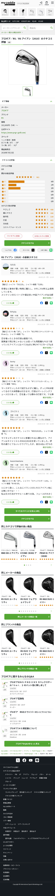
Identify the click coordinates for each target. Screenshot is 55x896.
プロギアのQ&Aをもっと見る (27, 743)
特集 (4, 856)
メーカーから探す (9, 785)
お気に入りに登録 (42, 236)
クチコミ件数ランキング (13, 796)
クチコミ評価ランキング (42, 792)
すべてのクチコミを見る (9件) (27, 511)
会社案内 (6, 876)
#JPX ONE (15, 21)
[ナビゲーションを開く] (52, 3)
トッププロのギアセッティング (38, 838)
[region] (27, 13)
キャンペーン (7, 852)
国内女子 (33, 831)
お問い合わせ (7, 860)
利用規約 (6, 872)
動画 (4, 810)
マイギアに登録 (13, 236)
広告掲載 (6, 879)
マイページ (7, 849)
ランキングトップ (11, 792)
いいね (9, 303)
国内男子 (25, 831)
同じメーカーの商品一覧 (27, 616)
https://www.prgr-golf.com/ (13, 132)
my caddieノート (9, 806)
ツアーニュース (10, 824)
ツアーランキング (24, 824)
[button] (51, 565)
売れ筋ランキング (26, 792)
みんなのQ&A (8, 813)
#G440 (40, 21)
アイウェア (33, 778)
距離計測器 (43, 778)
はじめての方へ (8, 842)
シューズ (25, 778)
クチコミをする (27, 243)
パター (41, 774)
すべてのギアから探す (10, 767)
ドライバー (9, 774)
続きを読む (47, 298)
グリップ (16, 778)
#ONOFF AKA (25, 21)
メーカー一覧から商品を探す (11, 32)
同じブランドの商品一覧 (27, 668)
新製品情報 (7, 803)
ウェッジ (34, 774)
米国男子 (8, 831)
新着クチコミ (7, 799)
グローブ (8, 781)
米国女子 (16, 831)
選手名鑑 (8, 838)
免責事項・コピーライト (11, 865)
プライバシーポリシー (11, 869)
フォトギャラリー (19, 838)
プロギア (4, 110)
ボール (48, 774)
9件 (9, 42)
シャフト (8, 778)
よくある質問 (7, 845)
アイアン (26, 774)
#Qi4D (34, 21)
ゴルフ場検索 (7, 817)
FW (16, 774)
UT (20, 774)
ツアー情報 (7, 820)
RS (2, 118)
